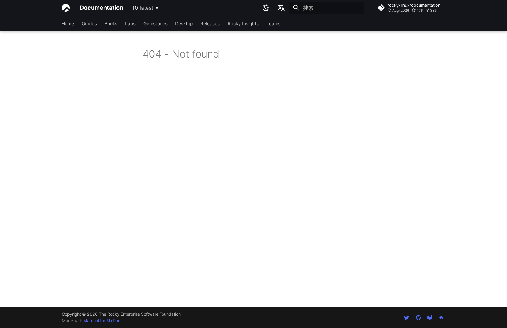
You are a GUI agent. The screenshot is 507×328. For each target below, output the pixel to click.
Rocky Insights (243, 23)
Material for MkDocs (102, 320)
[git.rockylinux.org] (430, 317)
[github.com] (418, 317)
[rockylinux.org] (441, 317)
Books (110, 23)
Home (68, 23)
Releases (210, 23)
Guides (89, 23)
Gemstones (155, 23)
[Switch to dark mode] (265, 7)
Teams (274, 23)
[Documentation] (65, 7)
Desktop (184, 23)
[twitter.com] (406, 317)
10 (142, 8)
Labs (130, 23)
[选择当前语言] (281, 7)
